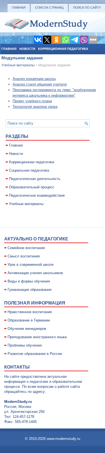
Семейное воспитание (26, 248)
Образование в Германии (29, 320)
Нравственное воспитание (30, 312)
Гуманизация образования (30, 290)
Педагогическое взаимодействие (37, 195)
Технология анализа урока (35, 106)
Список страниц (49, 7)
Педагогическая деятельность (34, 179)
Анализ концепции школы (34, 79)
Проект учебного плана (32, 101)
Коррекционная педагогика (63, 48)
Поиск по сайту (87, 7)
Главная (18, 7)
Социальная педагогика (29, 170)
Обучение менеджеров (27, 329)
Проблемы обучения (25, 345)
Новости (27, 48)
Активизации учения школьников (35, 273)
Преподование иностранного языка (37, 337)
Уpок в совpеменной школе (30, 264)
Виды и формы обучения (29, 281)
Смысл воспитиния (24, 256)
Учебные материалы (18, 65)
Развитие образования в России (35, 354)
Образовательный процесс (31, 187)
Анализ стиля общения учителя (40, 84)
